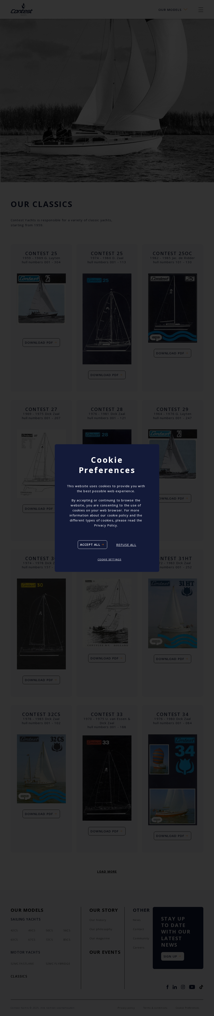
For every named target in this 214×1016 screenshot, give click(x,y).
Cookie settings (109, 559)
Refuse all (126, 545)
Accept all (90, 545)
